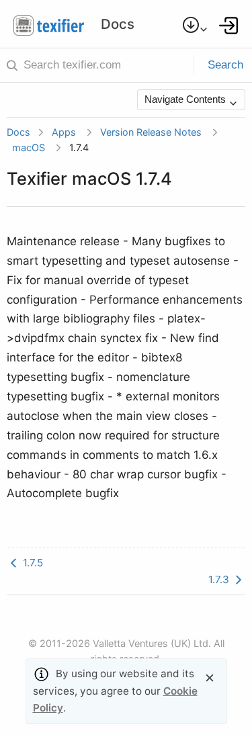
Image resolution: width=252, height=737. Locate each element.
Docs (18, 132)
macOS (28, 147)
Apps (64, 132)
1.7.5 (31, 562)
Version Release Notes (151, 132)
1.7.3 (220, 579)
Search (225, 64)
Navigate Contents (186, 99)
